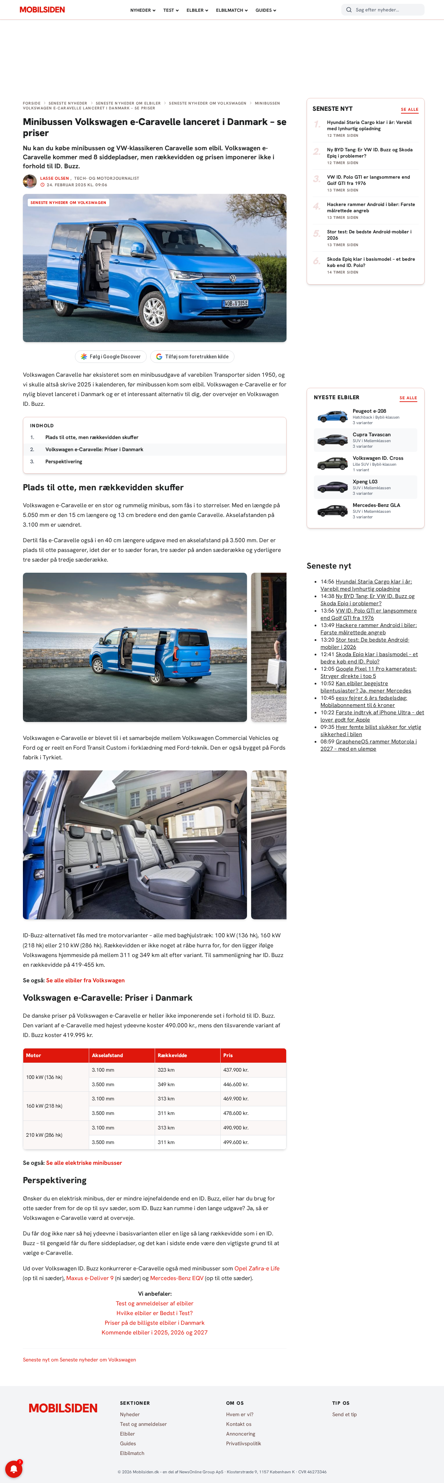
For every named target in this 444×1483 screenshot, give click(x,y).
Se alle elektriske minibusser (84, 1163)
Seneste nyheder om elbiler (128, 103)
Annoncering (240, 1433)
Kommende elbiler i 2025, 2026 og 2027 (155, 1332)
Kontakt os (238, 1424)
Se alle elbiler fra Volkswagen (85, 980)
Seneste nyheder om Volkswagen (208, 103)
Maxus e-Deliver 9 (90, 1278)
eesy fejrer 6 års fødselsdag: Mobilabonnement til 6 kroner (364, 701)
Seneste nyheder (68, 103)
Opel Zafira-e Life (257, 1268)
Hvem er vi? (240, 1414)
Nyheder (140, 10)
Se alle (410, 109)
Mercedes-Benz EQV (177, 1278)
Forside (32, 103)
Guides (264, 10)
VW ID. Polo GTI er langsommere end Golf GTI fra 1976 (369, 614)
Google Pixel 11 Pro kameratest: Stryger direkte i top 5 (369, 672)
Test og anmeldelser (143, 1424)
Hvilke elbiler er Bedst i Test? (155, 1313)
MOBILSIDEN (42, 10)
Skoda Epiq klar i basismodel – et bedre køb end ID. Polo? (369, 658)
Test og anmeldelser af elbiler (155, 1303)
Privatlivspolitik (243, 1443)
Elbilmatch (229, 10)
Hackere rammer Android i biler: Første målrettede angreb (369, 629)
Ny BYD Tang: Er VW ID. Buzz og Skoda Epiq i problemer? (368, 599)
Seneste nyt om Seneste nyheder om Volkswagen (79, 1359)
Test (168, 10)
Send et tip (344, 1414)
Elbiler (195, 10)
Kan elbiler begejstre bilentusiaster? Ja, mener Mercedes (366, 687)
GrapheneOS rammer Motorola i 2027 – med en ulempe (369, 745)
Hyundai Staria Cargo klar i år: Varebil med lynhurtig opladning (366, 585)
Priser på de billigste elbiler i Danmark (155, 1322)
